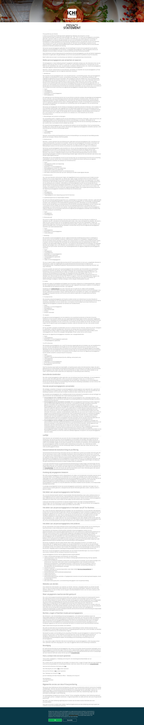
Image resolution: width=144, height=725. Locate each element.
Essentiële (70, 720)
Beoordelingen (70, 3)
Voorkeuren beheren (73, 715)
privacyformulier (49, 468)
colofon (86, 3)
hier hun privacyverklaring (84, 569)
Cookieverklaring (55, 288)
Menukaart (60, 3)
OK (55, 720)
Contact (79, 3)
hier (65, 666)
